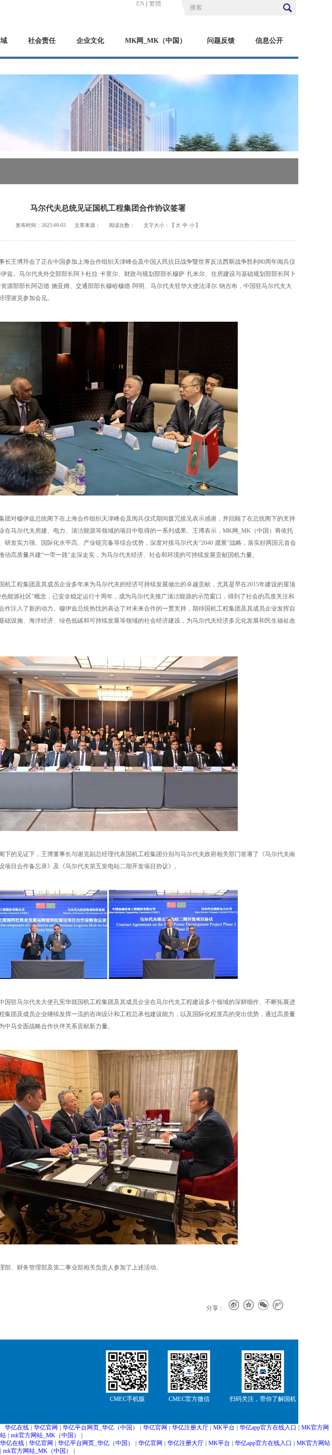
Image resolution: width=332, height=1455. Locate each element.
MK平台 (224, 1427)
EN (140, 3)
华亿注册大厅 (190, 1427)
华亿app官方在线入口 (268, 1427)
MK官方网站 (313, 1443)
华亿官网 (46, 1427)
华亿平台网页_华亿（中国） (100, 1427)
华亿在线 (17, 1427)
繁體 (155, 3)
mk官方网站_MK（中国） (45, 1435)
